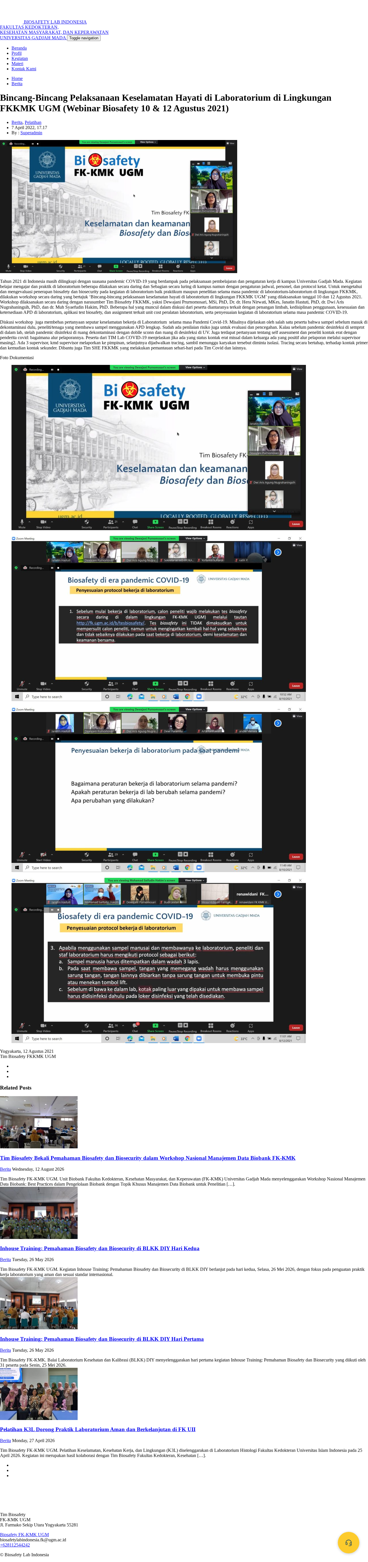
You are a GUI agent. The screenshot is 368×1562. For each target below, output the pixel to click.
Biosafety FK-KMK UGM (24, 1534)
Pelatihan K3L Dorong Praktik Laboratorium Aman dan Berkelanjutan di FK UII (97, 1429)
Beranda (19, 48)
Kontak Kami (24, 68)
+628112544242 (15, 1544)
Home (17, 78)
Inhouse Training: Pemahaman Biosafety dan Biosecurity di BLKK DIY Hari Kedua (100, 1248)
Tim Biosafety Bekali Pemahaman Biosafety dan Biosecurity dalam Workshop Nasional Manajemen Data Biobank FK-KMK (148, 1158)
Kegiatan (20, 58)
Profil (17, 53)
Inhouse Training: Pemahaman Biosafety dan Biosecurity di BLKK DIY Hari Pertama (102, 1339)
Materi (17, 63)
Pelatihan (33, 122)
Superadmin (31, 132)
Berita (17, 83)
